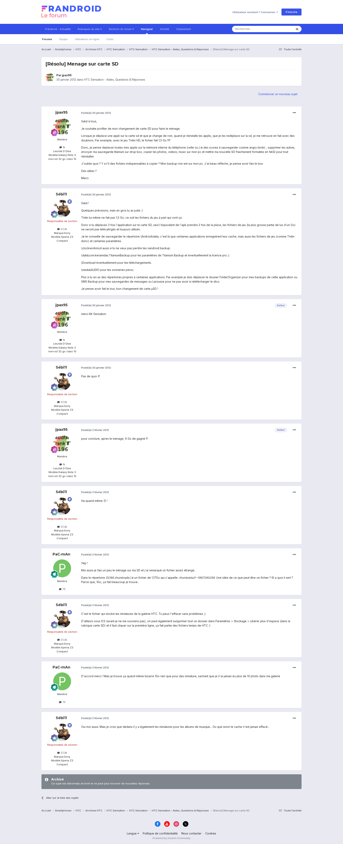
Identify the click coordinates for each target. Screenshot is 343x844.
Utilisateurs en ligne (87, 39)
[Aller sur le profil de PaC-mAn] (62, 568)
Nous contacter (191, 833)
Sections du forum (120, 29)
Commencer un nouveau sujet (277, 94)
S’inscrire (291, 12)
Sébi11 (61, 194)
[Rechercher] (297, 29)
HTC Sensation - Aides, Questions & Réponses (114, 79)
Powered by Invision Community (171, 838)
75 (64, 589)
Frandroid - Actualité (58, 29)
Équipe (63, 39)
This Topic (281, 28)
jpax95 (67, 75)
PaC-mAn (61, 554)
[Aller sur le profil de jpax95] (49, 77)
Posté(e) (96, 112)
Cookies (210, 833)
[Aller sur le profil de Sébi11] (62, 208)
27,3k (63, 229)
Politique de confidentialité (160, 833)
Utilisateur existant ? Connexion (254, 12)
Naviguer (147, 29)
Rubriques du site (89, 29)
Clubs (110, 39)
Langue (132, 833)
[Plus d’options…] (294, 112)
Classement (183, 29)
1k (63, 147)
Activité (164, 29)
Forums (47, 39)
